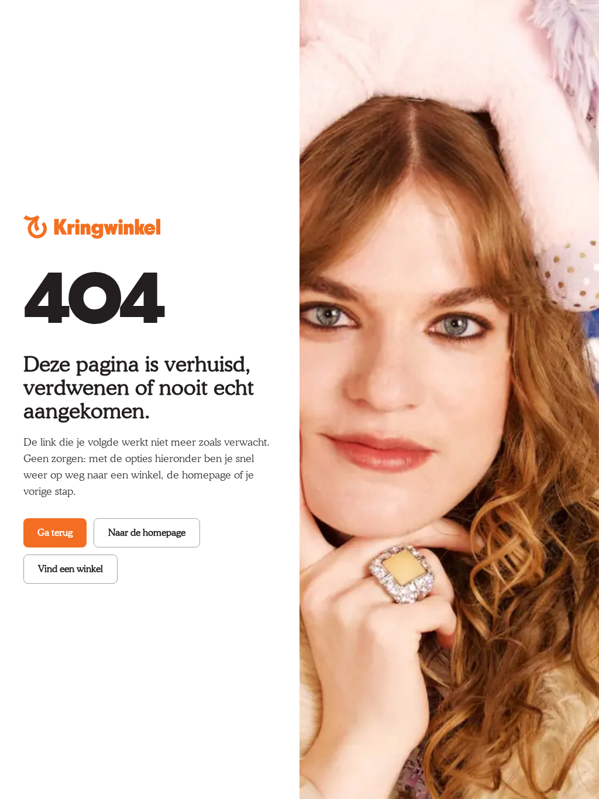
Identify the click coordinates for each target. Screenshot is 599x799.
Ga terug (55, 532)
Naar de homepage (146, 532)
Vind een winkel (70, 568)
